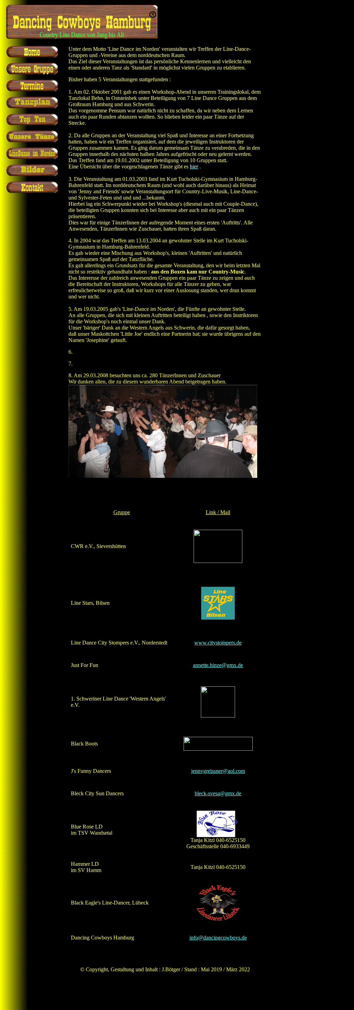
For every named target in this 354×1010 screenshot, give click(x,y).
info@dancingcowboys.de (218, 937)
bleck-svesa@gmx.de (218, 793)
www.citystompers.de (218, 643)
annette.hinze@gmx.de (218, 665)
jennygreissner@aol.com (218, 771)
